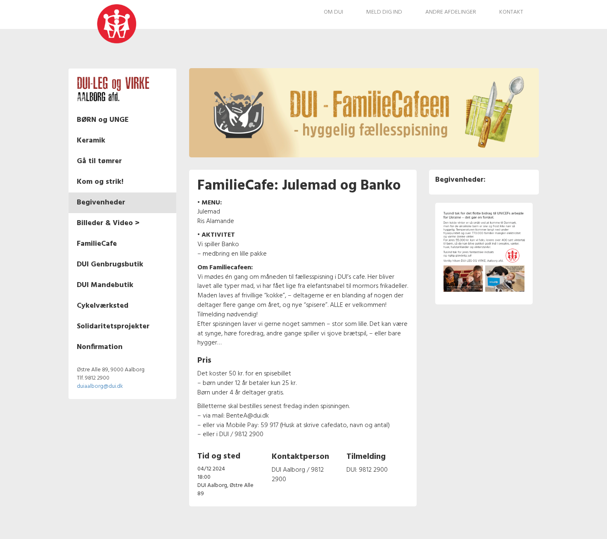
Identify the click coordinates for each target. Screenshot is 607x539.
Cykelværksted (102, 306)
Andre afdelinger (450, 12)
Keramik (91, 141)
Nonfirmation (100, 347)
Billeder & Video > (108, 223)
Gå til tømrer (99, 161)
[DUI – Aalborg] (100, 23)
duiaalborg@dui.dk (100, 386)
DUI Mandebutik (105, 285)
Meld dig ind (384, 12)
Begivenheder (101, 203)
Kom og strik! (100, 182)
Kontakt (511, 12)
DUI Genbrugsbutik (110, 265)
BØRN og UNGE (103, 120)
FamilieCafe (97, 244)
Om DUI (333, 12)
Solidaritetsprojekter (113, 326)
